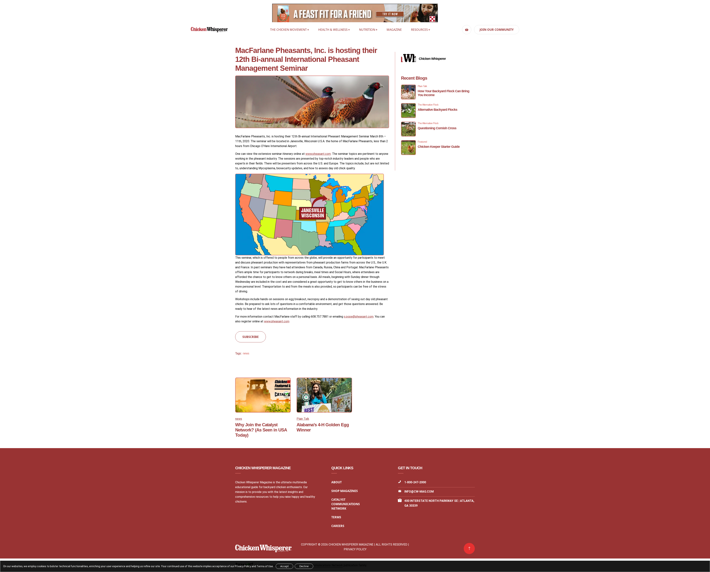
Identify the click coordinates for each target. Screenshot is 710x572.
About (336, 482)
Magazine (394, 30)
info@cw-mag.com (419, 491)
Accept (284, 566)
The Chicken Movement (288, 30)
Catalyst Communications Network (345, 504)
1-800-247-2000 (415, 482)
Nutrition (367, 30)
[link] (469, 548)
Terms (336, 517)
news (246, 353)
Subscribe (250, 337)
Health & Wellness (333, 30)
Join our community (497, 30)
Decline (304, 566)
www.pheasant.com (318, 154)
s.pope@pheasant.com (358, 316)
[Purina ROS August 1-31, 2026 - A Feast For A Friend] (355, 14)
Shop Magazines (344, 491)
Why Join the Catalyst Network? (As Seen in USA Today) (261, 430)
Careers (337, 526)
